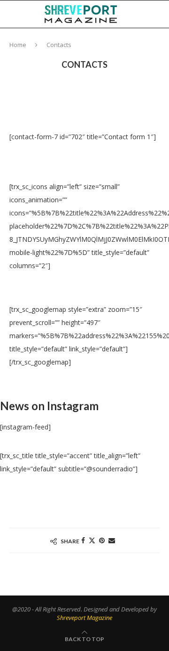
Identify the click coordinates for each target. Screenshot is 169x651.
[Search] (159, 14)
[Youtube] (142, 41)
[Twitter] (122, 41)
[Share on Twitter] (92, 540)
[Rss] (162, 41)
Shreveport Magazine (84, 617)
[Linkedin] (132, 41)
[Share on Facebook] (83, 540)
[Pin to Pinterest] (102, 540)
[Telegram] (152, 41)
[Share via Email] (111, 540)
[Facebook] (113, 41)
